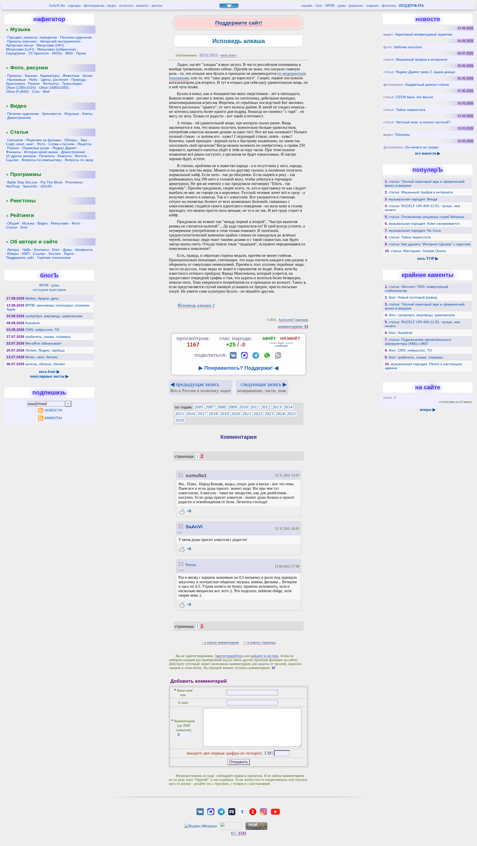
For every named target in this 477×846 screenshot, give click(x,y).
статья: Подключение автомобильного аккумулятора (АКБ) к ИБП (418, 342)
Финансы (13, 152)
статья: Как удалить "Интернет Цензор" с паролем (430, 244)
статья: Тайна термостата (410, 237)
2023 (269, 413)
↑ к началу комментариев (220, 642)
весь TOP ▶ (427, 258)
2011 (254, 406)
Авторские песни (19, 45)
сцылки (306, 5)
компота (142, 5)
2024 (280, 413)
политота (126, 5)
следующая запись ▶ (262, 387)
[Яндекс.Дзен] (253, 811)
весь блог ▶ (49, 371)
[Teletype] (242, 811)
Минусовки (60, 223)
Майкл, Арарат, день (42, 298)
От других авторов (21, 156)
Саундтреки (15, 53)
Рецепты (84, 144)
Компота (65, 156)
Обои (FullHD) (17, 91)
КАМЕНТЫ (53, 418)
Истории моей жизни (41, 152)
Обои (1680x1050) (54, 87)
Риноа (191, 565)
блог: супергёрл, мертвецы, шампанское (422, 315)
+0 (188, 511)
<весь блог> (229, 55)
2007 (209, 406)
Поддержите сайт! (238, 23)
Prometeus (74, 182)
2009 (232, 406)
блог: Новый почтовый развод (413, 297)
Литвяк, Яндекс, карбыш (45, 350)
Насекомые (16, 80)
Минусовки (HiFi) (50, 45)
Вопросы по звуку (79, 160)
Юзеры (13, 254)
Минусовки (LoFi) (20, 49)
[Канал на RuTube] (232, 811)
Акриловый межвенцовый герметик (423, 34)
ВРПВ (329, 5)
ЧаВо (26, 250)
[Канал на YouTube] (275, 811)
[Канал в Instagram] (263, 811)
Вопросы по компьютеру (42, 160)
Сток (36, 91)
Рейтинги (22, 215)
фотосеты (389, 5)
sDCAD (46, 186)
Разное (34, 84)
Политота (46, 156)
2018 (213, 413)
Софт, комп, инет (20, 144)
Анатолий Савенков (293, 320)
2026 (179, 420)
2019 (224, 413)
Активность (84, 250)
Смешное (15, 140)
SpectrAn (30, 186)
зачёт (269, 338)
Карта (69, 254)
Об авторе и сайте (34, 241)
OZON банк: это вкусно (414, 97)
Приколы (14, 76)
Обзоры (70, 140)
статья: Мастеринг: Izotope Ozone (418, 251)
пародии (74, 5)
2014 (287, 406)
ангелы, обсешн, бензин (45, 364)
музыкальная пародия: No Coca (415, 230)
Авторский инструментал (60, 41)
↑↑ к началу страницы (259, 642)
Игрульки (71, 114)
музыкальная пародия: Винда (413, 199)
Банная (31, 76)
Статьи (19, 132)
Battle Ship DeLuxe (22, 182)
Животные (71, 76)
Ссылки (39, 254)
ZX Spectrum (38, 53)
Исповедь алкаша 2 (196, 305)
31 (181, 475)
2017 (202, 413)
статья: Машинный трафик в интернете (421, 192)
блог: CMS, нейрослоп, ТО (410, 350)
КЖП (26, 254)
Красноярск (15, 84)
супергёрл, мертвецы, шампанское (53, 316)
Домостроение (19, 118)
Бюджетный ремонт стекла (427, 85)
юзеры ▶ (428, 409)
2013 (276, 406)
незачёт (290, 338)
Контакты (41, 250)
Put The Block (51, 182)
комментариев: (293, 326)
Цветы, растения (54, 80)
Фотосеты (51, 84)
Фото (41, 144)
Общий (13, 223)
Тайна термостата (410, 110)
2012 (265, 406)
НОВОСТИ (53, 410)
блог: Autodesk (400, 333)
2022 (257, 413)
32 (181, 526)
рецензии (356, 5)
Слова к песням (61, 144)
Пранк (81, 53)
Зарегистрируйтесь (229, 656)
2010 (243, 406)
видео (111, 5)
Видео (18, 106)
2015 (179, 413)
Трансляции (72, 84)
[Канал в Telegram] (221, 811)
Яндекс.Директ (64, 148)
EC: (238, 833)
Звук (83, 140)
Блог (24, 227)
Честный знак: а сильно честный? (423, 122)
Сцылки (12, 160)
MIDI (69, 53)
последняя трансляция (49, 290)
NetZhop (13, 186)
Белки (87, 76)
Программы (25, 174)
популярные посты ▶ (49, 376)
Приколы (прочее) (22, 41)
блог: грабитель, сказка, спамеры (416, 357)
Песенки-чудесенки (76, 37)
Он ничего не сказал (421, 147)
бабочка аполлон (408, 47)
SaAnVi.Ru (57, 5)
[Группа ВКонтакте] (200, 811)
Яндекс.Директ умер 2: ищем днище (425, 72)
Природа (78, 80)
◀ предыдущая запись (200, 387)
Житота (81, 156)
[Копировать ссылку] (278, 355)
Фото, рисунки (29, 67)
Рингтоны (23, 200)
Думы (67, 250)
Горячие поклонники (54, 258)
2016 (190, 413)
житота (157, 5)
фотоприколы (94, 5)
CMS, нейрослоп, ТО (42, 330)
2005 (198, 406)
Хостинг (54, 254)
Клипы (87, 114)
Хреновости (51, 114)
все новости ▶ (427, 153)
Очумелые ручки (35, 148)
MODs (57, 53)
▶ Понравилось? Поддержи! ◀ (238, 368)
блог (319, 5)
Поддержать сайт (20, 258)
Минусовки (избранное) (56, 49)
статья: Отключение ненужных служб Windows (426, 217)
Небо (33, 80)
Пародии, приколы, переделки (32, 37)
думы (342, 5)
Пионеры (402, 134)
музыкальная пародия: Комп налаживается (424, 223)
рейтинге (282, 345)
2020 (235, 413)
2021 (246, 413)
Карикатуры (49, 76)
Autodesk (32, 323)
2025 (291, 413)
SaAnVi (194, 526)
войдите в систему (264, 656)
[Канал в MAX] (210, 811)
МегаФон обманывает (43, 343)
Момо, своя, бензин (41, 357)
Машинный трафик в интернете (421, 59)
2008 (221, 406)
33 (181, 564)
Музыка (20, 29)
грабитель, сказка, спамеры (48, 337)
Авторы (13, 250)
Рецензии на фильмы (43, 140)
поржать (372, 5)
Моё (46, 91)
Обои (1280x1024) (21, 87)
